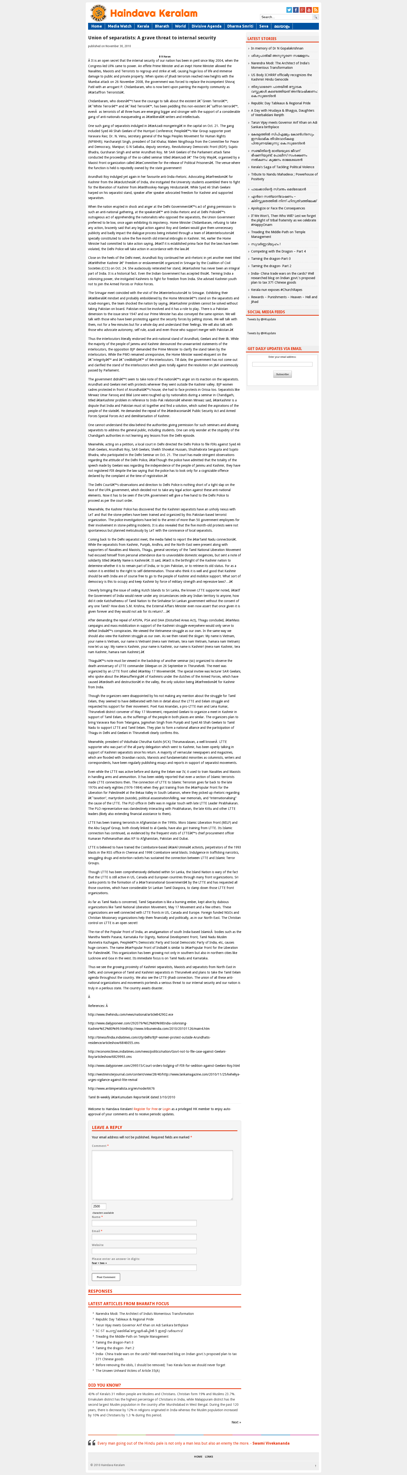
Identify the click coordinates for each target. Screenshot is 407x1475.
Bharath (162, 26)
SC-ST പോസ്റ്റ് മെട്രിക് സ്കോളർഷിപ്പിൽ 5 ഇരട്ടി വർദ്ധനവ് (139, 1331)
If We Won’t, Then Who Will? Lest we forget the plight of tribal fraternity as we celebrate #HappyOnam (283, 220)
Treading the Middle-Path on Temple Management (132, 1336)
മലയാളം (282, 26)
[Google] (302, 12)
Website (98, 1245)
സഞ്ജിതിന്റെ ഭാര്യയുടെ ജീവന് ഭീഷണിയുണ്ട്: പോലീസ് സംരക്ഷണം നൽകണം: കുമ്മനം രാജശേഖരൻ (279, 155)
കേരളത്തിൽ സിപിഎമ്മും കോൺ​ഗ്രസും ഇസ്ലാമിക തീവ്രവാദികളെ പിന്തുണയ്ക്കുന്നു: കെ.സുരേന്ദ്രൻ (282, 138)
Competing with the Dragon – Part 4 (278, 251)
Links (209, 1457)
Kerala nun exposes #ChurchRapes (276, 290)
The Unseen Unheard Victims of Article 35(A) (128, 1371)
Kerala (143, 26)
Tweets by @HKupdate (261, 319)
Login (167, 1109)
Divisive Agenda (206, 26)
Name (97, 1217)
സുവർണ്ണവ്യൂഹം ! (266, 244)
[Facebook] (296, 12)
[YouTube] (309, 12)
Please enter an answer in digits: (116, 1259)
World (180, 26)
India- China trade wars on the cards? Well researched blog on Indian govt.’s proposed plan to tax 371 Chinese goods (283, 278)
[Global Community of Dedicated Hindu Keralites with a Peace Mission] (143, 21)
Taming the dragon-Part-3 (115, 1342)
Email (97, 1231)
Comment (100, 1146)
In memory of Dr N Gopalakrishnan (277, 48)
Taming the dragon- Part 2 (115, 1348)
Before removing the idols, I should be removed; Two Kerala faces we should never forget (160, 1365)
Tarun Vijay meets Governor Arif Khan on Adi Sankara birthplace (142, 1325)
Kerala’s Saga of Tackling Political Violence (282, 167)
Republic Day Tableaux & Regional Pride (125, 1319)
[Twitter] (289, 12)
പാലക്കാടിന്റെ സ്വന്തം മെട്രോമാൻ (278, 189)
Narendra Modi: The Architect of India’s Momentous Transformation (145, 1314)
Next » (236, 1422)
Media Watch (119, 26)
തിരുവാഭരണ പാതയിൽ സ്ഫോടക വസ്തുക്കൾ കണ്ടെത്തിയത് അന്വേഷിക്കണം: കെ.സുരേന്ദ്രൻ (284, 91)
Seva (263, 26)
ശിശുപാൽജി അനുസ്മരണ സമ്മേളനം (280, 55)
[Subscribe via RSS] (315, 12)
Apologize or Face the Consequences (278, 208)
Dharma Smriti (240, 26)
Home (96, 26)
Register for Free (146, 1109)
